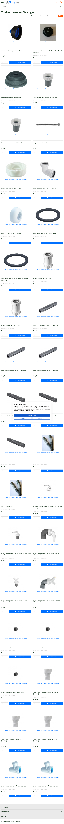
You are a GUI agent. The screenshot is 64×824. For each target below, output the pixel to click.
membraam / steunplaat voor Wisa (11, 51)
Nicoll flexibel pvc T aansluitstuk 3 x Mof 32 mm (46, 461)
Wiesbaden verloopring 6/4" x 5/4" (11, 188)
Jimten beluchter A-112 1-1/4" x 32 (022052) (13, 786)
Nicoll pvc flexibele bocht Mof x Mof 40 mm (13, 370)
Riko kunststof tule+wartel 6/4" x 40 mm (13, 143)
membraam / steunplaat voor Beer (11, 97)
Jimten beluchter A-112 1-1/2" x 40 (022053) (45, 786)
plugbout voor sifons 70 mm (41, 143)
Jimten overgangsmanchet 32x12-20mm (13, 647)
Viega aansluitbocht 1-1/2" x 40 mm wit (44, 188)
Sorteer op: (34, 16)
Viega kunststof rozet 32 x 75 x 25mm (12, 233)
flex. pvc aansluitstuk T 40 (8, 506)
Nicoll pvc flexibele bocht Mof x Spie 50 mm (13, 461)
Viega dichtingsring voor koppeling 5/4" (44, 233)
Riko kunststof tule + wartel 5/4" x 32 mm (45, 97)
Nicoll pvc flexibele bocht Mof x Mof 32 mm (45, 325)
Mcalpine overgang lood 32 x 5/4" (43, 278)
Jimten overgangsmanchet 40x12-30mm (45, 647)
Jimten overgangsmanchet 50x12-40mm (13, 692)
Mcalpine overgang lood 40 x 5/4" (11, 325)
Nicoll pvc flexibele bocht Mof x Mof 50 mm (45, 370)
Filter (60, 16)
